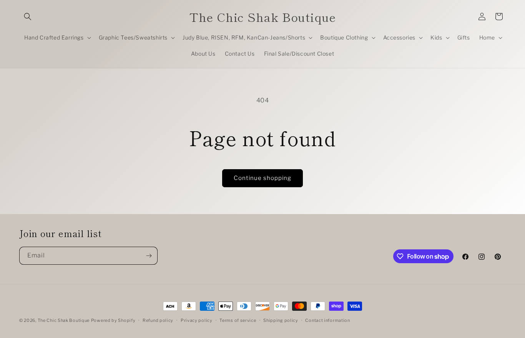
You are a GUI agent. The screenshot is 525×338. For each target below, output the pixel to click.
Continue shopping (262, 178)
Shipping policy (280, 320)
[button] (27, 16)
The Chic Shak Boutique (64, 320)
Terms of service (237, 320)
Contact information (327, 320)
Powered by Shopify (113, 320)
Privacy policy (197, 320)
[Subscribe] (148, 256)
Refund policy (158, 320)
